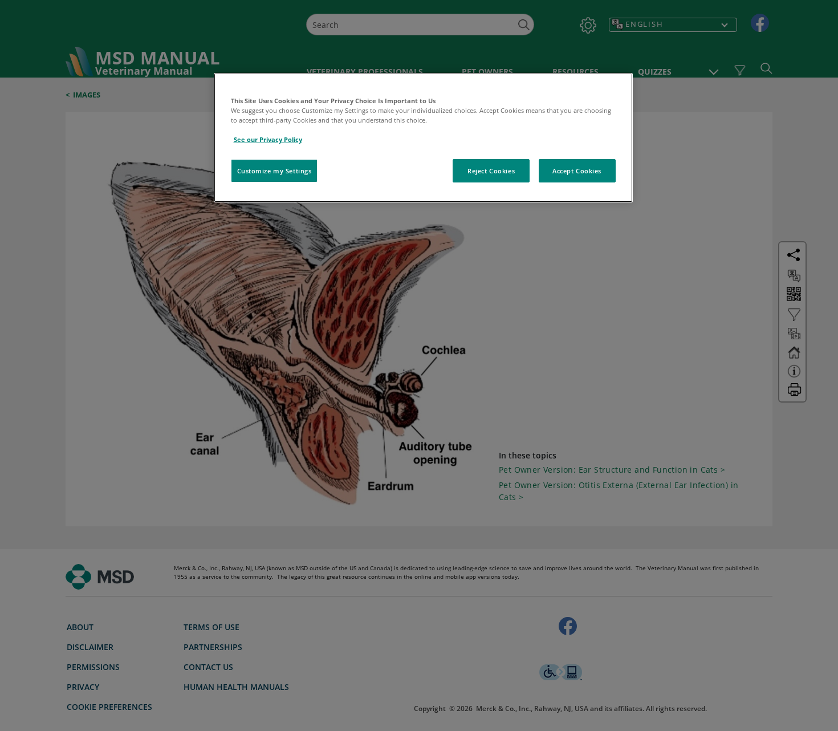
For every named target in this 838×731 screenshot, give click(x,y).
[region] (423, 137)
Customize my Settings (274, 170)
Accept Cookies (576, 170)
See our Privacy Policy (268, 139)
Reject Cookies (491, 170)
